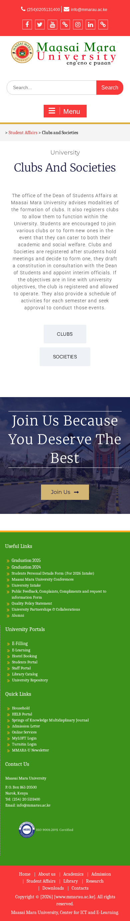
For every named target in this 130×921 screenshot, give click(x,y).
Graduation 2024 (26, 567)
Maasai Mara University (25, 778)
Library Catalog (25, 674)
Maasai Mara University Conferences (43, 579)
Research (95, 881)
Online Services (24, 732)
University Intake (26, 585)
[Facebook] (27, 24)
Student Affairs (41, 881)
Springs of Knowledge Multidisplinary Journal (50, 720)
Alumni (18, 615)
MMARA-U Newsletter (30, 750)
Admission (101, 874)
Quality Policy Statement (32, 603)
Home (24, 874)
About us (46, 874)
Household (21, 708)
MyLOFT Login (24, 738)
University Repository (30, 680)
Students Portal (24, 662)
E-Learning (21, 650)
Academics (73, 874)
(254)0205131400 (43, 9)
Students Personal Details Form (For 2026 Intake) (53, 573)
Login (32, 744)
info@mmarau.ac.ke (89, 9)
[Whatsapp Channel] (103, 24)
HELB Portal (22, 714)
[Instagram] (78, 24)
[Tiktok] (65, 24)
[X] (40, 24)
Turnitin (19, 744)
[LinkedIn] (90, 24)
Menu (71, 111)
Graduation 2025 (26, 560)
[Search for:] (65, 87)
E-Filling (20, 643)
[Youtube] (52, 24)
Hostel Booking (24, 656)
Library (70, 881)
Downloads (53, 888)
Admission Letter (26, 726)
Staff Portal (21, 668)
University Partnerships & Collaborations (46, 609)
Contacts (80, 888)
